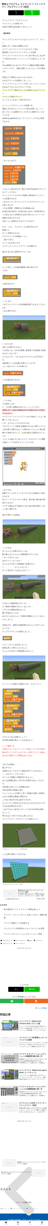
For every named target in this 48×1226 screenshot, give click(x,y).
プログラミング (7, 940)
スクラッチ (39, 940)
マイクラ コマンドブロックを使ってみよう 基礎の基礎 (25, 916)
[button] (43, 645)
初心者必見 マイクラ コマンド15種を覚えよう (22, 909)
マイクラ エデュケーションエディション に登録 (23, 934)
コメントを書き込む (24, 1202)
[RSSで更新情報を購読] (36, 1001)
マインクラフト (20, 940)
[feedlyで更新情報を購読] (12, 1001)
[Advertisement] (24, 965)
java (30, 940)
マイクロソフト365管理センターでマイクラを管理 (24, 928)
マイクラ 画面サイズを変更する (16, 923)
